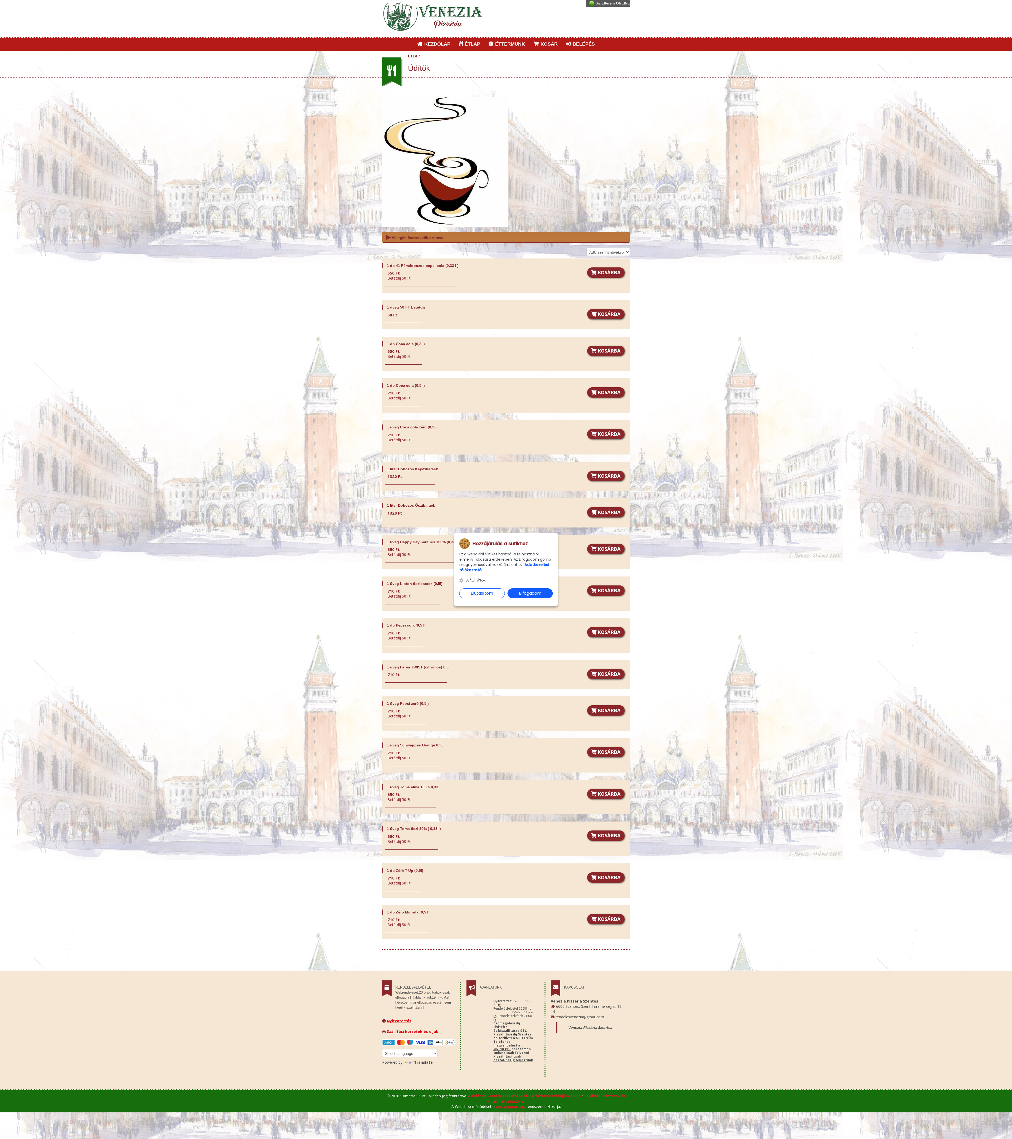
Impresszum (512, 1101)
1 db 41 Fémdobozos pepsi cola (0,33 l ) (423, 265)
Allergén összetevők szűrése (414, 237)
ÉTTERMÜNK (509, 44)
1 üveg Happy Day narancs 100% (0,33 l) (423, 542)
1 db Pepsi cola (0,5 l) (406, 625)
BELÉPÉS (583, 44)
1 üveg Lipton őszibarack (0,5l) (414, 583)
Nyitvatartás (399, 1020)
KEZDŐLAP (436, 44)
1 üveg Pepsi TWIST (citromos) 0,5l (418, 667)
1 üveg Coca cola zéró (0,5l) (412, 427)
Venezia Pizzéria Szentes (590, 1027)
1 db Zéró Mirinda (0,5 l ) (409, 912)
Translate (423, 1062)
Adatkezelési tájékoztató (556, 1095)
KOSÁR (548, 44)
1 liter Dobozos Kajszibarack (412, 469)
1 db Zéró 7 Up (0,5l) (405, 870)
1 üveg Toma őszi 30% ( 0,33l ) (414, 829)
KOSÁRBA (608, 272)
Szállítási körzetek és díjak (412, 1031)
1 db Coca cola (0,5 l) (406, 385)
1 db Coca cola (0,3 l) (406, 344)
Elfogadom (530, 593)
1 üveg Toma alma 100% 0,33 (412, 787)
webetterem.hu (511, 1106)
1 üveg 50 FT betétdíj (406, 307)
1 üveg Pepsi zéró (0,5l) (408, 703)
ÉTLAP (471, 44)
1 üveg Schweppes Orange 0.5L (415, 745)
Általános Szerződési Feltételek (498, 1095)
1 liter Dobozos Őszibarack (411, 505)
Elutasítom (482, 593)
